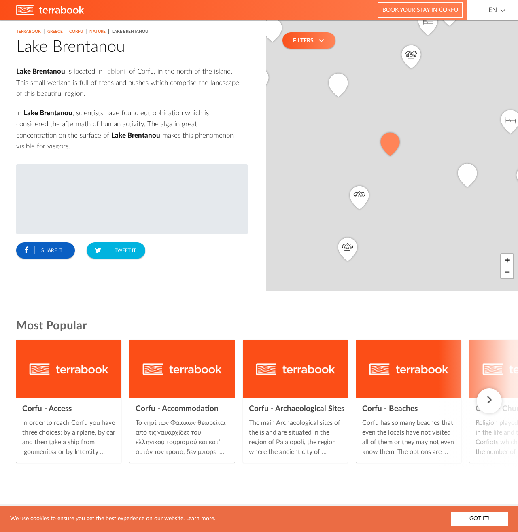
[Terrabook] (50, 13)
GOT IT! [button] (479, 518)
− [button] (507, 272)
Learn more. (200, 518)
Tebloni (114, 71)
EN (492, 10)
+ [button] (507, 260)
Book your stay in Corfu (420, 10)
